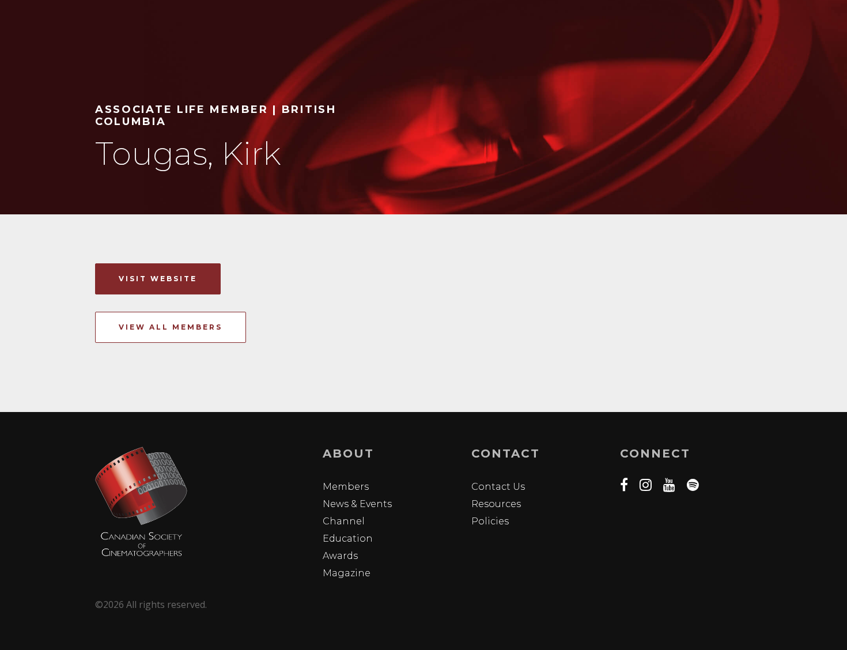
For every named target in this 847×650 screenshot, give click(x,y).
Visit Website (158, 278)
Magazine (346, 573)
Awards (340, 555)
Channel (344, 521)
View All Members (170, 327)
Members (346, 486)
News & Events (357, 503)
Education (348, 538)
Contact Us (498, 486)
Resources (496, 503)
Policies (490, 521)
